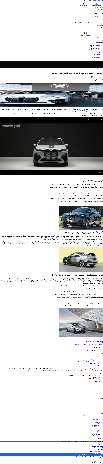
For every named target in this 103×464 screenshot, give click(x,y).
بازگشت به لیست (98, 342)
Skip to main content (98, 0)
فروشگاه (100, 384)
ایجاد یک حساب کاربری (94, 10)
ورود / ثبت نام (96, 435)
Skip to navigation (88, 0)
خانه (102, 67)
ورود (101, 19)
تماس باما (100, 387)
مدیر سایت (88, 77)
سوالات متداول (99, 395)
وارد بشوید (88, 350)
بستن (101, 353)
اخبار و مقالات (97, 67)
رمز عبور (98, 16)
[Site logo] (96, 6)
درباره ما (100, 390)
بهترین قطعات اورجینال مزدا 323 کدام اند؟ (88, 361)
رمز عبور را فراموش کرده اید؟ (95, 22)
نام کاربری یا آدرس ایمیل (94, 13)
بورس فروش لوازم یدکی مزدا (92, 363)
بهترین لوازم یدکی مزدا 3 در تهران (91, 359)
